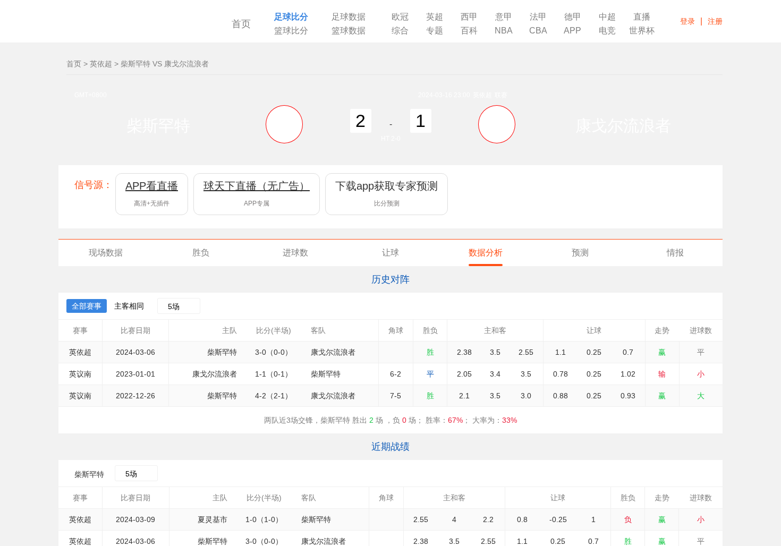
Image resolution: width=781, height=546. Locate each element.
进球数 (295, 252)
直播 (641, 17)
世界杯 (642, 31)
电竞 (607, 31)
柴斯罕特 (158, 125)
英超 (434, 17)
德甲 (572, 17)
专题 (434, 31)
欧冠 (400, 17)
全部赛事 (86, 306)
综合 (400, 31)
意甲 (503, 17)
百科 (469, 31)
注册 (715, 21)
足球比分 (291, 17)
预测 (580, 252)
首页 (241, 24)
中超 (607, 17)
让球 (390, 252)
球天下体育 (131, 25)
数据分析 (486, 252)
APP (572, 31)
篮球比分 (291, 31)
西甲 (469, 17)
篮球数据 (349, 31)
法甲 (538, 17)
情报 (675, 252)
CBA (538, 31)
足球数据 (349, 17)
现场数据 (106, 252)
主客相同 (129, 306)
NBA (504, 31)
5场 (174, 306)
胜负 (200, 252)
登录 (687, 21)
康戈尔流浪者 (623, 125)
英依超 (101, 63)
